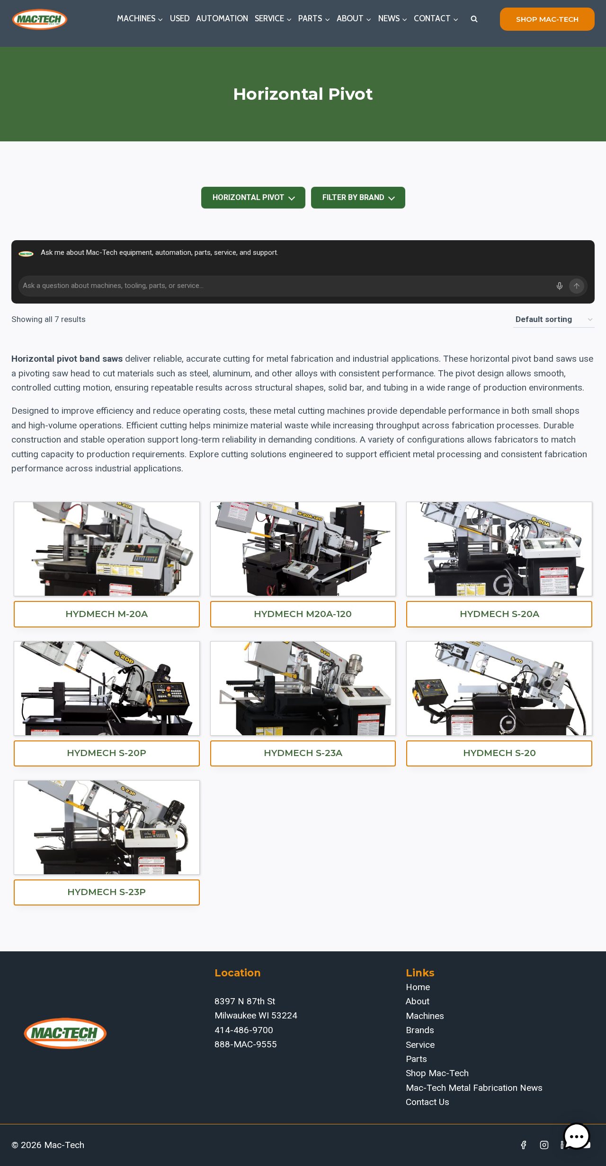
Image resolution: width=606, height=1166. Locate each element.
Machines (425, 1015)
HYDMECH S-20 (499, 753)
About (417, 1001)
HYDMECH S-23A (303, 753)
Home (418, 987)
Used (180, 18)
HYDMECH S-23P (106, 892)
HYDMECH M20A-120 (303, 614)
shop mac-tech (547, 19)
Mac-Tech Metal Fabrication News (474, 1087)
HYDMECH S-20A (499, 614)
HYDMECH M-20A (106, 614)
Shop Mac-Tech (437, 1073)
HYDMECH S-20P (106, 753)
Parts (416, 1058)
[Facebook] (524, 1145)
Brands (420, 1030)
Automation (222, 18)
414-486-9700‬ (243, 1030)
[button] (576, 1137)
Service (420, 1044)
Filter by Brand (353, 197)
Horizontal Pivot (249, 197)
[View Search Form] (474, 19)
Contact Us (427, 1101)
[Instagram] (544, 1145)
